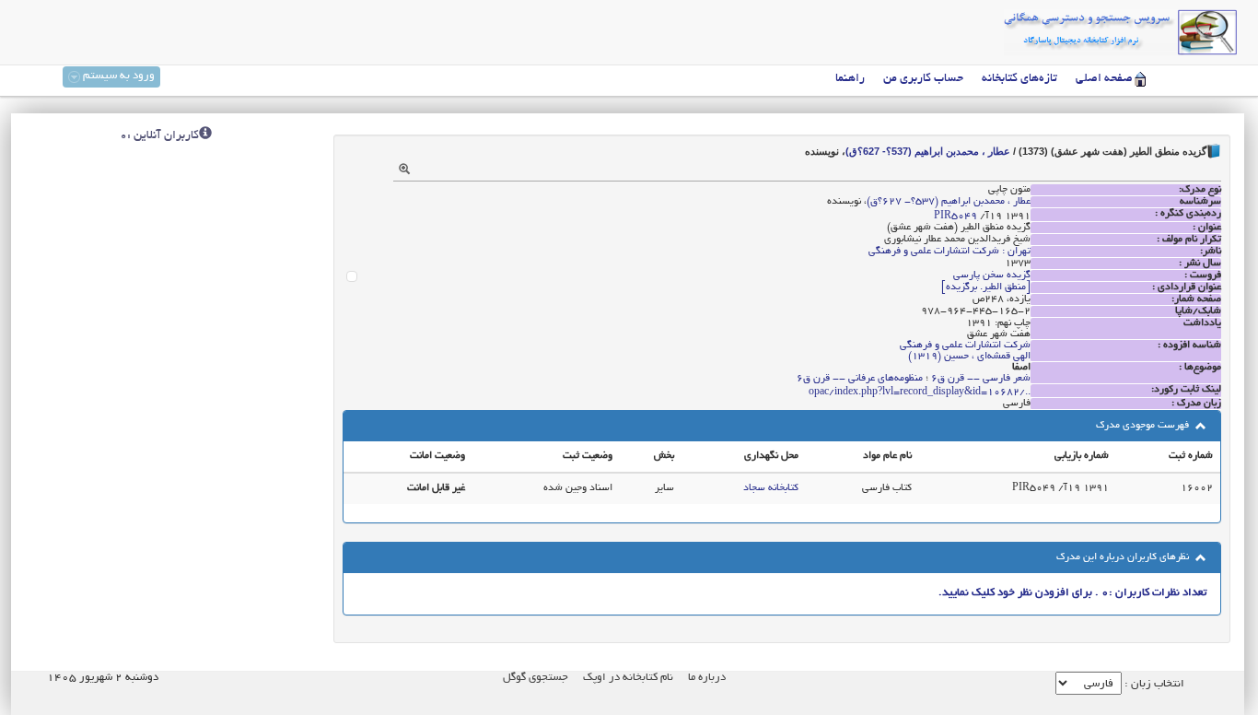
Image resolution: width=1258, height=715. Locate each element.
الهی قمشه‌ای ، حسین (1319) (969, 356)
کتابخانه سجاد (770, 488)
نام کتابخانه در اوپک (628, 678)
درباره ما (707, 678)
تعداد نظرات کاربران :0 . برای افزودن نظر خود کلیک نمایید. (1072, 593)
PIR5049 (955, 216)
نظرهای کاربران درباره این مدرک (1124, 557)
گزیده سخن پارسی (992, 275)
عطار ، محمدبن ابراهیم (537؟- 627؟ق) (927, 151)
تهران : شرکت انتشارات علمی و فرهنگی (949, 251)
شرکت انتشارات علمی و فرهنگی (965, 345)
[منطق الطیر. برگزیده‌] (986, 287)
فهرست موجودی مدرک (1144, 425)
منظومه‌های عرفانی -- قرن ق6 (860, 378)
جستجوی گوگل (535, 678)
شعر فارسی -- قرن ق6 (981, 378)
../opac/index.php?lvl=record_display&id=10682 (920, 392)
